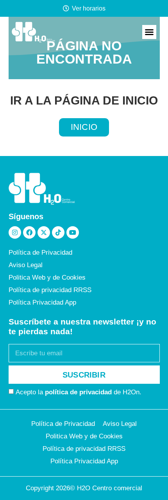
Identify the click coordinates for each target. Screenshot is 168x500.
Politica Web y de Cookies (47, 277)
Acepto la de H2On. (78, 392)
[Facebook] (29, 232)
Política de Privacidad (40, 252)
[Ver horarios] (66, 8)
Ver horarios (88, 8)
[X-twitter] (44, 232)
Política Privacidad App (42, 302)
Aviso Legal (26, 265)
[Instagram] (15, 232)
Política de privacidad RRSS (50, 290)
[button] (149, 32)
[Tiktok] (58, 232)
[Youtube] (72, 232)
